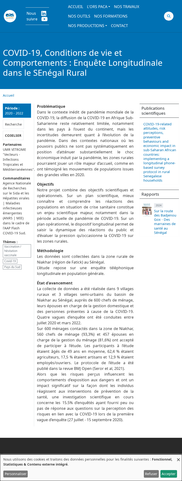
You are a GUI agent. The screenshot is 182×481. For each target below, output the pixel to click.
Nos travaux (126, 6)
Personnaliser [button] (16, 474)
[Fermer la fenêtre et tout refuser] (178, 457)
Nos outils (79, 16)
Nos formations (110, 16)
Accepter (169, 474)
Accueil (75, 6)
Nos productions (86, 25)
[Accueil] (10, 16)
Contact (119, 25)
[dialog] (91, 467)
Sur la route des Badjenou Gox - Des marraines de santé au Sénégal (165, 221)
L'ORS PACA (97, 6)
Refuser (151, 474)
